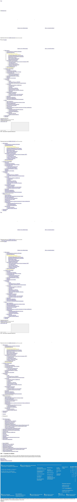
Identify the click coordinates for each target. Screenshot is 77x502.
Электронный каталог (13, 110)
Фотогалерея (5, 438)
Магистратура (50, 472)
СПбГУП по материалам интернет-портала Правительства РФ (17, 425)
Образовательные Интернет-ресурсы (16, 109)
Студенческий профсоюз (11, 70)
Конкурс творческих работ (14, 64)
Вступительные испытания (40, 479)
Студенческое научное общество (13, 104)
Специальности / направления (41, 471)
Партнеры (9, 96)
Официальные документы (10, 422)
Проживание (6, 115)
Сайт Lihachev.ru (10, 101)
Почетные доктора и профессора (15, 85)
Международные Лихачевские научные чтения (16, 102)
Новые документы (12, 93)
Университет (6, 78)
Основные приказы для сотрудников (16, 94)
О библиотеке (9, 108)
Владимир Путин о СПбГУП (12, 174)
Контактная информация (11, 98)
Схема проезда (58, 468)
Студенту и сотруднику (8, 68)
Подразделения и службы (14, 89)
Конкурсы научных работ (11, 105)
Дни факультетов (12, 62)
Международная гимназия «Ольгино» (16, 90)
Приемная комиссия (10, 52)
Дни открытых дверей (13, 63)
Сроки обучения (40, 473)
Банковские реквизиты (11, 97)
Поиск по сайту (3, 459)
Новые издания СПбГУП (14, 114)
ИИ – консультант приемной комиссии (7, 131)
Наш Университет (6, 418)
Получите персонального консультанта (9, 240)
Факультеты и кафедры (13, 88)
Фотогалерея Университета (10, 424)
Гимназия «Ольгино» (13, 65)
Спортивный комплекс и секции (13, 75)
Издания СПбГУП (12, 113)
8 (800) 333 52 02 (3, 119)
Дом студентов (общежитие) (13, 58)
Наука (5, 100)
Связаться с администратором (6, 460)
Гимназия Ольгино (58, 474)
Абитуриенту (7, 50)
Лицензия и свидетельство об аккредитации (17, 83)
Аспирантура (9, 106)
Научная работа (6, 435)
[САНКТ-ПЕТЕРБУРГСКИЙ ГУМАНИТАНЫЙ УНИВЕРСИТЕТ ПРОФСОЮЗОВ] (18, 466)
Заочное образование (11, 66)
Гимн (8, 173)
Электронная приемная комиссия (41, 468)
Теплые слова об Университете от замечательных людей (16, 426)
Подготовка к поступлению (12, 60)
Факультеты (49, 467)
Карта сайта (2, 458)
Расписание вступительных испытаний (16, 56)
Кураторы (8, 69)
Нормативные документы (12, 92)
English (5, 39)
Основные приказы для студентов (15, 95)
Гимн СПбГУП (6, 443)
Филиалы (11, 91)
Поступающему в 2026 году (12, 53)
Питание (8, 76)
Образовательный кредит (13, 59)
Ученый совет (11, 86)
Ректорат (10, 87)
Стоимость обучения (39, 476)
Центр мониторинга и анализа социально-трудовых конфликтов (19, 107)
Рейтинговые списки (12, 57)
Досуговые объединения (13, 74)
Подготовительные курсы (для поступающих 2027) (19, 61)
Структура (9, 84)
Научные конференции (11, 103)
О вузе (8, 79)
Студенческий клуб (10, 72)
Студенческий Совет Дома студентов (14, 71)
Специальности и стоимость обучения (14, 51)
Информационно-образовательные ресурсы (11, 437)
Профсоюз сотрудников (11, 77)
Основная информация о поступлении (15, 55)
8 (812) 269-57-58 (3, 121)
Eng (1, 0)
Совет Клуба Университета (14, 73)
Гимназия (6, 116)
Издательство (9, 112)
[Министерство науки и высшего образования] (42, 495)
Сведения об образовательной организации (15, 99)
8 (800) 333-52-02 (12, 37)
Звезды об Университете (9, 427)
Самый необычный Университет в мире (12, 428)
